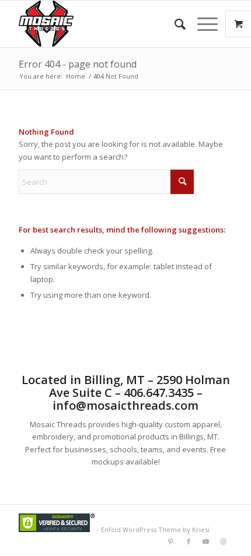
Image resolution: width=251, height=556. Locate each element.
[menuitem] (174, 24)
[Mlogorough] (104, 24)
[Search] (174, 24)
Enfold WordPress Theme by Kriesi (155, 529)
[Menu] (202, 24)
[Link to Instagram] (223, 541)
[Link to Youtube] (206, 541)
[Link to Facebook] (188, 541)
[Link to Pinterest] (171, 541)
